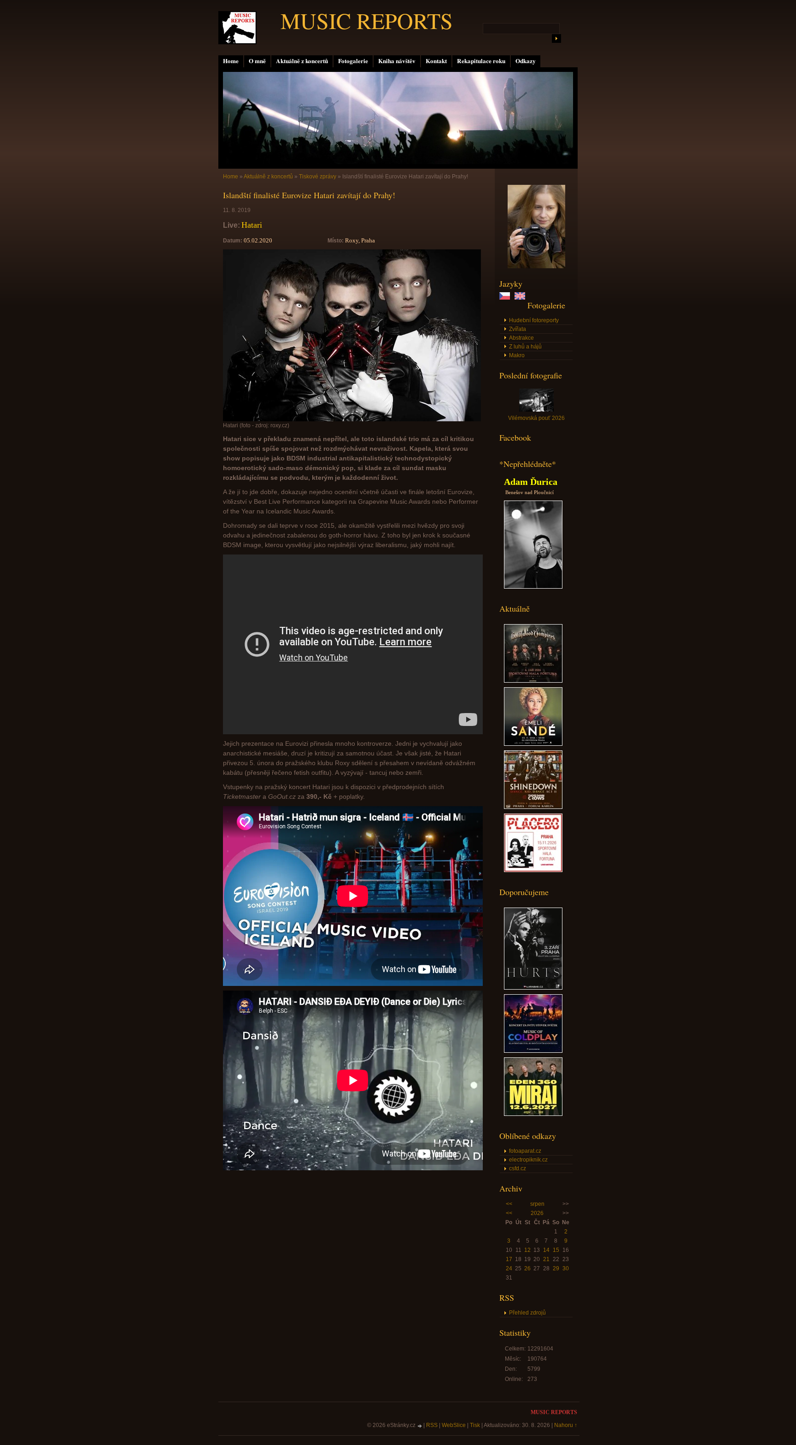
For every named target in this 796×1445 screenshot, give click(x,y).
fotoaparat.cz (525, 1151)
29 (556, 1268)
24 (509, 1268)
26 (527, 1268)
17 (509, 1259)
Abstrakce (521, 338)
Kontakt (436, 60)
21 (546, 1259)
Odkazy (525, 60)
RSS (432, 1425)
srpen (537, 1204)
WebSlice (454, 1425)
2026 (537, 1213)
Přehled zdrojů (527, 1312)
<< (509, 1204)
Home (231, 60)
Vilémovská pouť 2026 (536, 418)
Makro (517, 355)
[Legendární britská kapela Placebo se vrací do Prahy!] (533, 870)
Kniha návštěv (397, 60)
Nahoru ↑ (565, 1425)
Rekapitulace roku (481, 60)
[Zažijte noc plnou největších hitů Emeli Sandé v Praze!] (533, 744)
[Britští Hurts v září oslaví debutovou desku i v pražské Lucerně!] (533, 988)
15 (556, 1250)
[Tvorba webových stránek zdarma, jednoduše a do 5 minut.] (420, 1426)
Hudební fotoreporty (534, 320)
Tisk (475, 1425)
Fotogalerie (353, 60)
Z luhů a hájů (525, 346)
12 (527, 1250)
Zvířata (517, 329)
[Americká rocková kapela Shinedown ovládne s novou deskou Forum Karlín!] (533, 807)
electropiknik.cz (528, 1159)
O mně (257, 60)
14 (546, 1250)
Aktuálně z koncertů (302, 60)
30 (565, 1268)
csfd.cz (517, 1168)
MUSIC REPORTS (367, 20)
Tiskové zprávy (317, 176)
